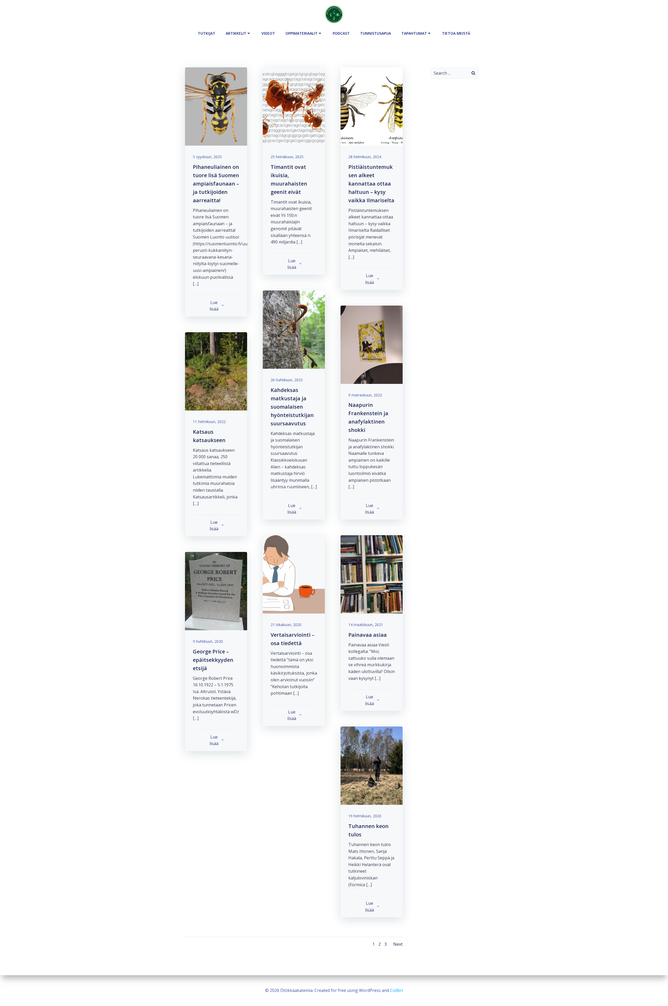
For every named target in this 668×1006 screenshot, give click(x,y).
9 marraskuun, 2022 (365, 394)
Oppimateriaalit (301, 33)
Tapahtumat (414, 33)
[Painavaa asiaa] (372, 574)
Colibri (396, 990)
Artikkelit (236, 33)
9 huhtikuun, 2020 (208, 641)
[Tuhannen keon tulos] (372, 765)
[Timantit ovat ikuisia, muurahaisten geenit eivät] (294, 106)
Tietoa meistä (456, 33)
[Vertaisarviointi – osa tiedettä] (294, 574)
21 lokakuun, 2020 (286, 624)
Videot (268, 33)
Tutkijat (206, 33)
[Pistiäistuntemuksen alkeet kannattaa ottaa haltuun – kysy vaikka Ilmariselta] (372, 106)
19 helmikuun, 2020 (364, 815)
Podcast (341, 33)
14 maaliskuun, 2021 (365, 624)
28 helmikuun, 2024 (364, 156)
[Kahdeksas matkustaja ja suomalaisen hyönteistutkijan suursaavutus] (294, 329)
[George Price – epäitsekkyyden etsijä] (216, 590)
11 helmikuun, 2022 (209, 421)
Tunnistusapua (375, 33)
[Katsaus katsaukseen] (216, 371)
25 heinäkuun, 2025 (287, 156)
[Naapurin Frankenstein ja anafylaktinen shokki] (372, 344)
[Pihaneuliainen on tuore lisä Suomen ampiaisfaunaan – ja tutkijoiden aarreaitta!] (216, 106)
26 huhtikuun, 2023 (287, 379)
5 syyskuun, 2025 (207, 156)
